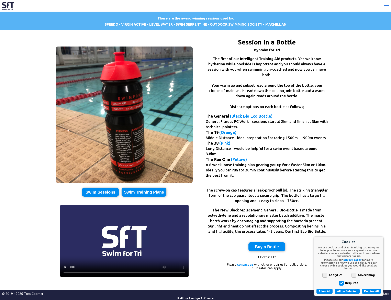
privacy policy (352, 259)
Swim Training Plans (144, 192)
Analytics (335, 275)
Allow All (325, 291)
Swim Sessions (100, 192)
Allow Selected (347, 291)
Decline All (371, 291)
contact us (245, 264)
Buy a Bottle (267, 247)
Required (351, 283)
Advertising (366, 275)
